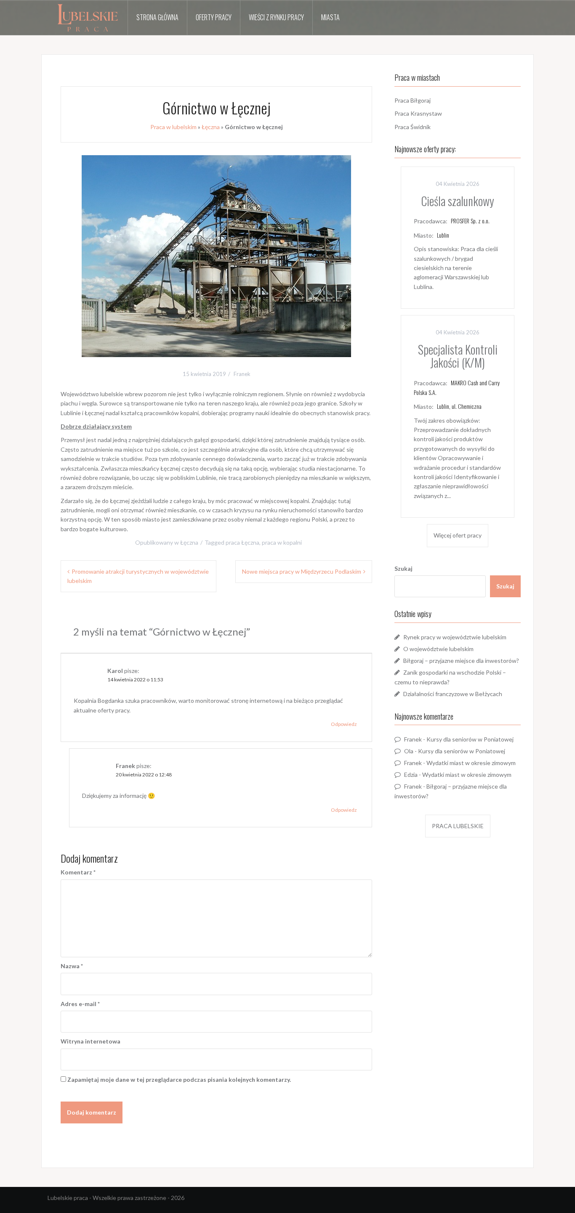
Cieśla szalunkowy (457, 200)
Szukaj (403, 568)
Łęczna (211, 126)
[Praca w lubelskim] (88, 17)
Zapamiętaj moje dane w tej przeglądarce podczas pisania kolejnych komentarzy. (179, 1079)
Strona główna (157, 17)
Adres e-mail (80, 1003)
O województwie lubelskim (438, 648)
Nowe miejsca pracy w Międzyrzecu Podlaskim (301, 571)
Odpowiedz (344, 724)
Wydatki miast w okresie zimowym (471, 762)
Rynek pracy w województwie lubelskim (454, 637)
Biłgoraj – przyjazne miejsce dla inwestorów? (461, 660)
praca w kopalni (282, 542)
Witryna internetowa (90, 1041)
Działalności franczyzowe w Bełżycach (452, 693)
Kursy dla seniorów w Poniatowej (470, 739)
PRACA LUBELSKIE (458, 825)
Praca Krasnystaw (418, 113)
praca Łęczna (242, 542)
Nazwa (72, 965)
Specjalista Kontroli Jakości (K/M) (458, 356)
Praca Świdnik (412, 126)
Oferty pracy (214, 17)
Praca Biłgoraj (412, 100)
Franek (242, 374)
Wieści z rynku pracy (276, 17)
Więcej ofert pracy (458, 535)
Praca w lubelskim (173, 126)
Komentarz (78, 872)
